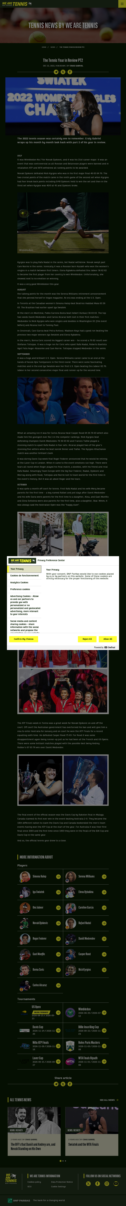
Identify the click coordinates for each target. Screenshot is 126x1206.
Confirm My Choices (23, 639)
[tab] (24, 569)
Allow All (108, 639)
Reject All (87, 639)
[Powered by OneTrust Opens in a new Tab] (106, 648)
